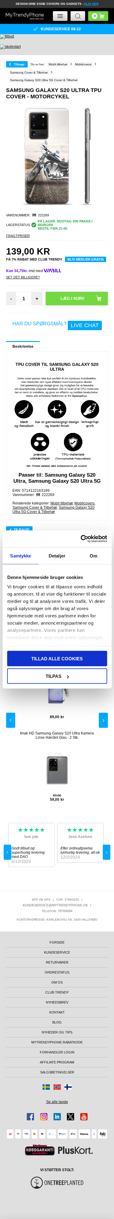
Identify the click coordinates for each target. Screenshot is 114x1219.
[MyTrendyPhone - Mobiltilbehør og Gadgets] (25, 16)
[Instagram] (43, 1116)
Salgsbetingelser (57, 1072)
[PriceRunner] (40, 1150)
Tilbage (19, 64)
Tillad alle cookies (57, 658)
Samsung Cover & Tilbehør (34, 507)
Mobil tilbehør (61, 503)
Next (103, 720)
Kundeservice (57, 952)
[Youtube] (84, 1116)
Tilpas (53, 676)
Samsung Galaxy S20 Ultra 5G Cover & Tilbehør (53, 509)
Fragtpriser (18, 236)
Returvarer (57, 962)
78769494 (65, 911)
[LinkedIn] (57, 1116)
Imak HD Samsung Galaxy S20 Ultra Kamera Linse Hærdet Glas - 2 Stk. (57, 735)
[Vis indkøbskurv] (98, 16)
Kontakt (57, 1012)
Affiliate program (57, 1062)
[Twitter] (70, 1116)
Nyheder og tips (57, 1032)
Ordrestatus (57, 972)
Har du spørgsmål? (55, 324)
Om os (57, 982)
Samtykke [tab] (20, 555)
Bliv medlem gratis (85, 259)
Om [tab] (93, 555)
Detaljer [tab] (57, 555)
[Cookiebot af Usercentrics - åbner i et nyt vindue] (81, 539)
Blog (57, 1022)
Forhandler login (57, 1052)
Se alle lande (57, 1102)
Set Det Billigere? (23, 277)
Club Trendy (57, 992)
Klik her (91, 3)
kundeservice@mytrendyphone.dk (55, 905)
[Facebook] (30, 1116)
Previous (10, 720)
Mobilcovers (84, 503)
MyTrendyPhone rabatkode (57, 1042)
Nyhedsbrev (57, 1002)
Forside (57, 942)
